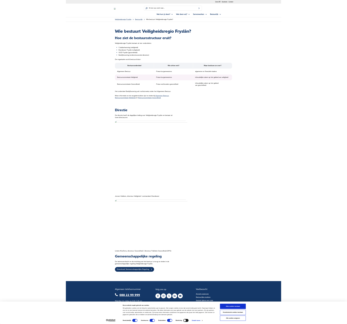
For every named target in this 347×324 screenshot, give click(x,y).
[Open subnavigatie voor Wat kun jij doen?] (172, 14)
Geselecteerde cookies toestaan (233, 312)
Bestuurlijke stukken (203, 297)
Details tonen (196, 320)
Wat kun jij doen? (163, 14)
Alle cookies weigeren (233, 318)
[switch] (151, 320)
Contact (230, 1)
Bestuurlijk (214, 14)
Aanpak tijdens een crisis (204, 300)
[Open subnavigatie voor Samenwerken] (206, 14)
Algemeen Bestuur (162, 96)
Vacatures (224, 1)
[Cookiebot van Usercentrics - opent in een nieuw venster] (111, 320)
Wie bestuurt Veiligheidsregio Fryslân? (159, 19)
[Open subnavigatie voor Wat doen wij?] (189, 14)
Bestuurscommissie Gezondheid (149, 98)
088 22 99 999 (129, 295)
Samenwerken (198, 14)
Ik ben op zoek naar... (157, 8)
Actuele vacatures (202, 294)
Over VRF (218, 1)
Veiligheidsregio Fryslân (123, 19)
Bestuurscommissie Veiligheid (125, 98)
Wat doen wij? (181, 14)
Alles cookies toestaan (233, 306)
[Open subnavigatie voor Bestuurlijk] (220, 14)
